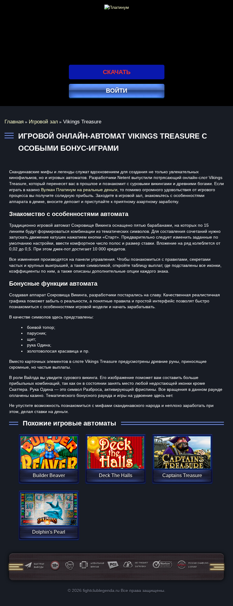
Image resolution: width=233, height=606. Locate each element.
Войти (116, 90)
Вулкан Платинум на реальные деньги (79, 189)
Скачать (116, 72)
